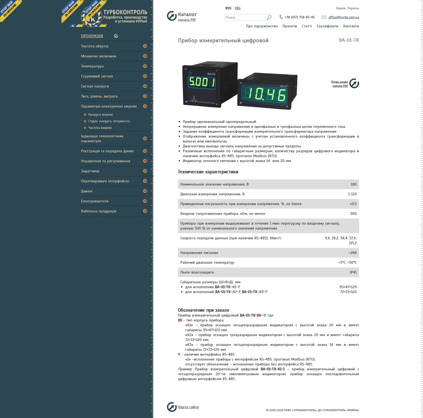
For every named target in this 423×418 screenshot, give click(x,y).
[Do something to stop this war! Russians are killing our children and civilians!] (11, 11)
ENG (238, 8)
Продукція (92, 36)
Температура (92, 66)
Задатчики (90, 171)
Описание (339, 84)
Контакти (351, 26)
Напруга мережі (100, 114)
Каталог (187, 16)
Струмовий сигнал (97, 76)
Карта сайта (188, 407)
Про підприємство (262, 26)
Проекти (289, 26)
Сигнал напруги (95, 86)
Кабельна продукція (98, 211)
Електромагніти (94, 201)
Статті (307, 26)
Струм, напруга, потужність (109, 121)
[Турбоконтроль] (117, 16)
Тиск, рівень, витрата (99, 96)
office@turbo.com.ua (344, 17)
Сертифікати (327, 26)
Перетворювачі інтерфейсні (105, 181)
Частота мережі (100, 128)
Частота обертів (94, 46)
